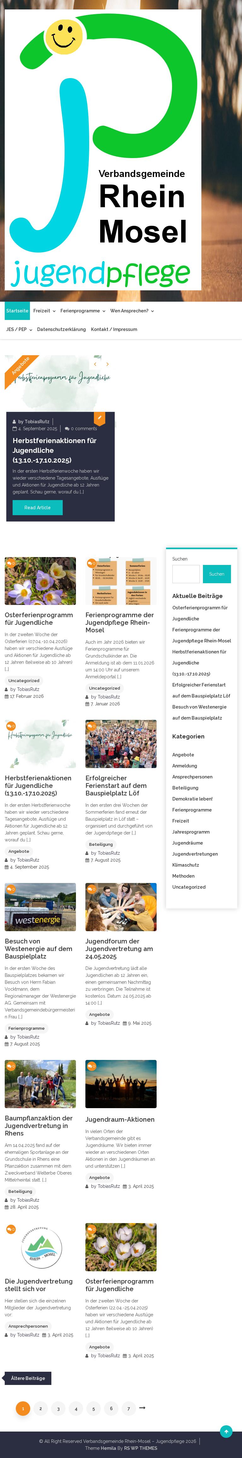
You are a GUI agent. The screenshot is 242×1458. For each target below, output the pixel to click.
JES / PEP (16, 329)
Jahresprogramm (191, 831)
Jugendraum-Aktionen (120, 1119)
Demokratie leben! (192, 798)
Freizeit (41, 310)
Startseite (17, 310)
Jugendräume (187, 843)
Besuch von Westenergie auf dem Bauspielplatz (38, 948)
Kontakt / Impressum (114, 329)
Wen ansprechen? (129, 310)
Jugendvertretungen (195, 854)
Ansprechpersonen (28, 1326)
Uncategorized (24, 680)
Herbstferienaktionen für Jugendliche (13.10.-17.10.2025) (38, 785)
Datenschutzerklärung (61, 329)
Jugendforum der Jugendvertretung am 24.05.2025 (119, 948)
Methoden (183, 876)
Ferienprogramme (80, 310)
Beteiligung (101, 844)
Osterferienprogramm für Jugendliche (39, 618)
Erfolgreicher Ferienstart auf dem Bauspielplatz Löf (116, 785)
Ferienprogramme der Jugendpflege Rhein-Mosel (119, 622)
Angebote (20, 365)
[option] (60, 438)
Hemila (108, 1448)
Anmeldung (184, 765)
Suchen (179, 558)
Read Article (38, 507)
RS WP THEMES (140, 1448)
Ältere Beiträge (28, 1378)
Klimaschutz (185, 865)
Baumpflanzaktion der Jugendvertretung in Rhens (39, 1125)
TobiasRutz (37, 421)
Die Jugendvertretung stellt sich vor (39, 1285)
